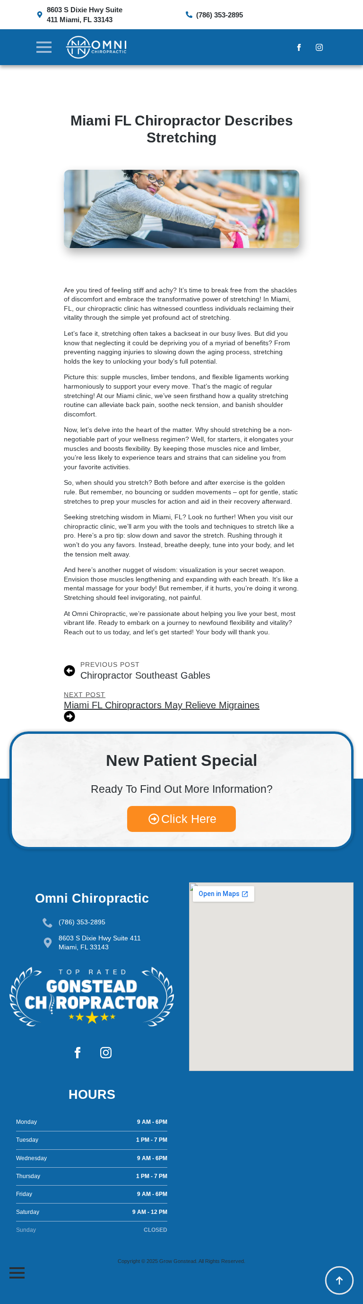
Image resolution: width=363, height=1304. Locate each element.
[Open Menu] (44, 47)
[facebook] (299, 47)
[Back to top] (339, 1280)
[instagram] (319, 47)
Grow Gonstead (177, 1261)
